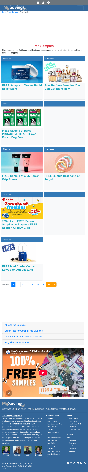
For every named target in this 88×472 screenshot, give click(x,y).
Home (4, 12)
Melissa (6, 455)
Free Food (50, 457)
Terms (62, 409)
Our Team (21, 409)
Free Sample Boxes (54, 438)
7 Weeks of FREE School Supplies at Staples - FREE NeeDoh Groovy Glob (19, 224)
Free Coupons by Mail (54, 424)
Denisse (38, 455)
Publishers (52, 409)
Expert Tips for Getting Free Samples (24, 331)
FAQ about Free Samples (18, 342)
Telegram (72, 451)
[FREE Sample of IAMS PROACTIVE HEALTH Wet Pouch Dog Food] (22, 117)
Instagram (72, 448)
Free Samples (13, 12)
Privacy (72, 409)
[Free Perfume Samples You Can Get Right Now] (64, 72)
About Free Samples (15, 325)
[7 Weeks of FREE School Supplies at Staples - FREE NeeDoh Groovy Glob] (22, 208)
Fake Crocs (73, 421)
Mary (28, 455)
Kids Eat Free (73, 418)
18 (32, 284)
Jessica (17, 455)
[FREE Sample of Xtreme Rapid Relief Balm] (22, 72)
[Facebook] (39, 2)
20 (43, 284)
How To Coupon (52, 421)
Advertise (38, 409)
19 (38, 284)
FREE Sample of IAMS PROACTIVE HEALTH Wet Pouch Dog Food (19, 134)
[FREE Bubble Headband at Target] (64, 163)
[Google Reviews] (84, 463)
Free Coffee (51, 443)
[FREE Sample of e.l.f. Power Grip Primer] (22, 163)
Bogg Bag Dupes (74, 429)
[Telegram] (49, 2)
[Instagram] (44, 2)
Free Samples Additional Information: (23, 336)
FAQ (29, 409)
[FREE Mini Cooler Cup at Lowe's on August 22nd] (22, 253)
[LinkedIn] (77, 463)
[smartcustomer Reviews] (81, 463)
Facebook (72, 446)
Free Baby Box (52, 440)
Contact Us (8, 409)
